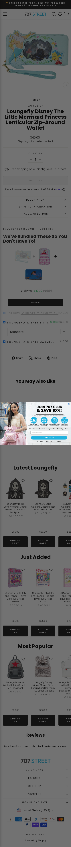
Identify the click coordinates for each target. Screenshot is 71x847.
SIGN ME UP (49, 437)
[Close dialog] (69, 404)
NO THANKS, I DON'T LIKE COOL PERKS (48, 441)
